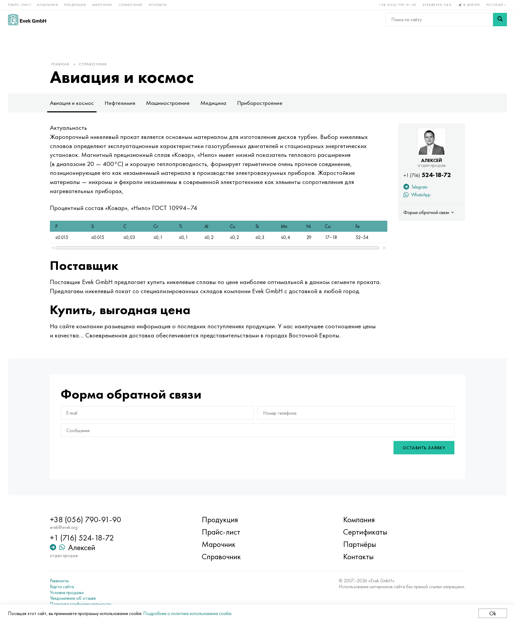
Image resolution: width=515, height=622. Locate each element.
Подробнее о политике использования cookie (187, 613)
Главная (60, 64)
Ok (492, 613)
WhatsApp (420, 195)
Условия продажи (67, 578)
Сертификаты (365, 517)
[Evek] (27, 19)
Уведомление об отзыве (73, 584)
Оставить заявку (424, 433)
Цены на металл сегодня (73, 595)
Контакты (158, 5)
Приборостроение (259, 103)
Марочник (102, 5)
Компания (47, 5)
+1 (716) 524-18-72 (82, 523)
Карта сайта (62, 572)
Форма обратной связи (427, 212)
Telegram (419, 187)
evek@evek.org (437, 5)
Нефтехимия (120, 103)
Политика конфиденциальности (80, 589)
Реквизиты (59, 566)
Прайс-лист (19, 5)
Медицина (213, 103)
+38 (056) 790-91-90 (398, 5)
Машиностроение (168, 103)
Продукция (75, 5)
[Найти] (500, 19)
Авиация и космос (72, 103)
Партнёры (359, 530)
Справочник (131, 5)
